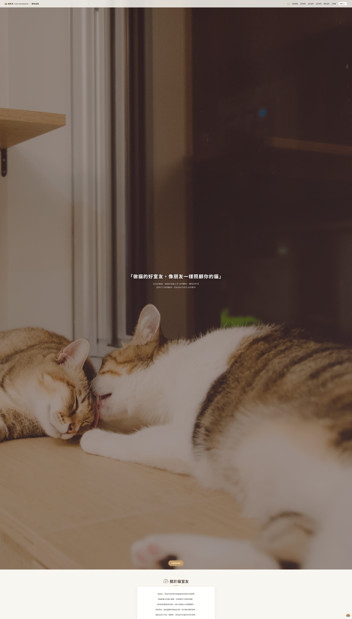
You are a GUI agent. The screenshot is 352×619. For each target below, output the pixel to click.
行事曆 (334, 4)
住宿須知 (319, 4)
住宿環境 (303, 4)
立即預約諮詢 (176, 563)
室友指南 (311, 4)
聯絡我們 (326, 4)
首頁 (288, 4)
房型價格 (295, 4)
